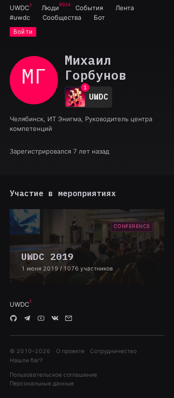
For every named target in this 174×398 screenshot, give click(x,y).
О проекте (70, 351)
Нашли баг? (26, 360)
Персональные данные (42, 383)
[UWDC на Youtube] (41, 319)
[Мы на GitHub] (13, 319)
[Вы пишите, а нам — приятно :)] (68, 319)
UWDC (19, 8)
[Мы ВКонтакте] (55, 319)
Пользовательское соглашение (53, 374)
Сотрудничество (113, 351)
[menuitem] (19, 7)
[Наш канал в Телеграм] (27, 319)
